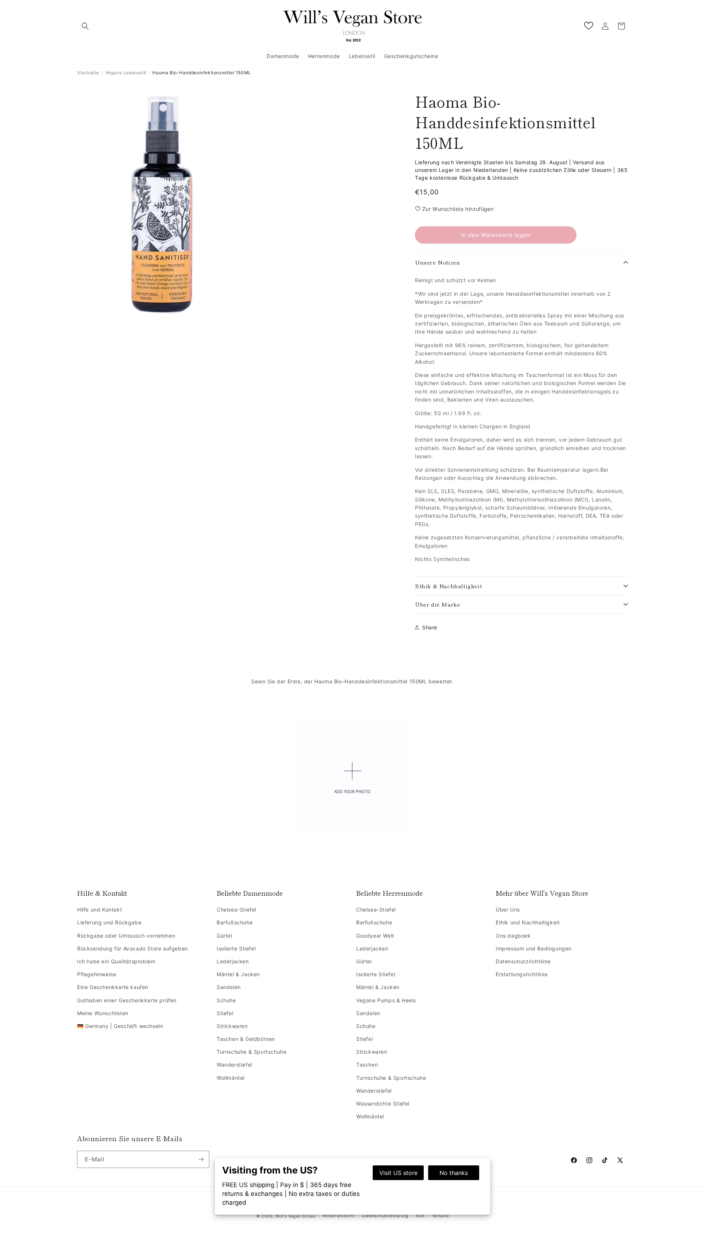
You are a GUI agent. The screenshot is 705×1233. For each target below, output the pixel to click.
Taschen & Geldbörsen (246, 1039)
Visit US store (398, 1172)
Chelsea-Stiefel (236, 909)
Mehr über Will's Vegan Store (542, 893)
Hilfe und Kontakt (99, 909)
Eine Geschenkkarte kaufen (112, 987)
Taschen (367, 1064)
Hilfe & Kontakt (102, 893)
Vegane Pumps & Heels (386, 1000)
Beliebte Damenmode (250, 893)
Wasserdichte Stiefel (382, 1103)
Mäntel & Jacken (238, 974)
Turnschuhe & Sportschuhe (251, 1052)
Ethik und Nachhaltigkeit (528, 922)
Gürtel (224, 935)
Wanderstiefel (234, 1064)
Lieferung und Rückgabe (109, 922)
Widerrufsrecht (339, 1215)
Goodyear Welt (375, 935)
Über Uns (508, 909)
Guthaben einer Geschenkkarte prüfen (127, 1000)
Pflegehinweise (96, 974)
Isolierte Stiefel (236, 948)
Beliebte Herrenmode (389, 893)
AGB (420, 1215)
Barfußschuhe (235, 922)
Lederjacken (233, 961)
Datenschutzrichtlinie (523, 961)
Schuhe (226, 1000)
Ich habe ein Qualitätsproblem (116, 961)
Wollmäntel (231, 1078)
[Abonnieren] (201, 1159)
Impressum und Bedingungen (534, 948)
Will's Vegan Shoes (295, 1216)
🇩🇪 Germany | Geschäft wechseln (120, 1026)
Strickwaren (232, 1026)
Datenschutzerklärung (385, 1215)
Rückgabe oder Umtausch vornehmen (126, 935)
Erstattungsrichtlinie (522, 974)
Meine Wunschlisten (103, 1013)
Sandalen (229, 987)
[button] (85, 26)
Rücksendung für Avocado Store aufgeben (132, 948)
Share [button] (429, 627)
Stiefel (225, 1013)
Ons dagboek (513, 935)
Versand (440, 1215)
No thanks (454, 1172)
